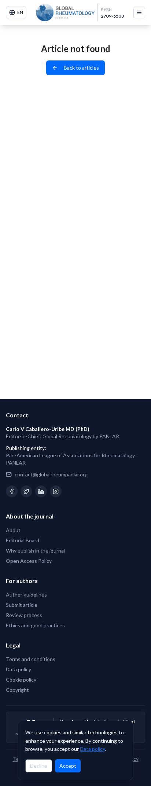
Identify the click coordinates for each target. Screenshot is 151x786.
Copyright (17, 690)
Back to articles (81, 67)
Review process (24, 615)
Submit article (21, 605)
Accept (67, 766)
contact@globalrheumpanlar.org (51, 474)
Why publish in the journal (35, 550)
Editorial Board (22, 540)
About (13, 530)
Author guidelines (26, 594)
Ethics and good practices (35, 625)
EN (20, 12)
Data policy (92, 749)
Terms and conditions (30, 659)
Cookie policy (21, 679)
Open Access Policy (29, 561)
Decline (38, 766)
